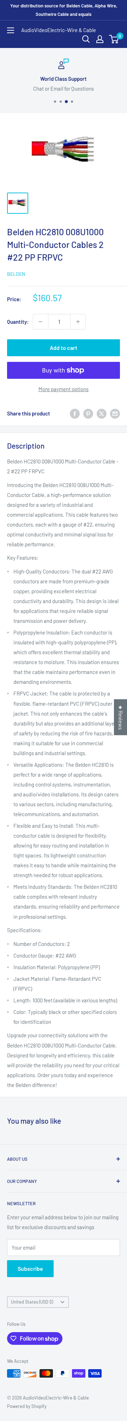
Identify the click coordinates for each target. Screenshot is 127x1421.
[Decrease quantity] (40, 321)
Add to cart (63, 347)
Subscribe (30, 1268)
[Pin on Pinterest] (88, 413)
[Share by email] (115, 413)
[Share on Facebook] (75, 413)
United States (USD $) (32, 1302)
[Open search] (86, 39)
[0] (114, 39)
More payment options (63, 389)
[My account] (99, 39)
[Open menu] (10, 30)
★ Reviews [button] (120, 717)
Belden (16, 274)
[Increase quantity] (78, 321)
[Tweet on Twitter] (102, 413)
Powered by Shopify (27, 1406)
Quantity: (18, 321)
